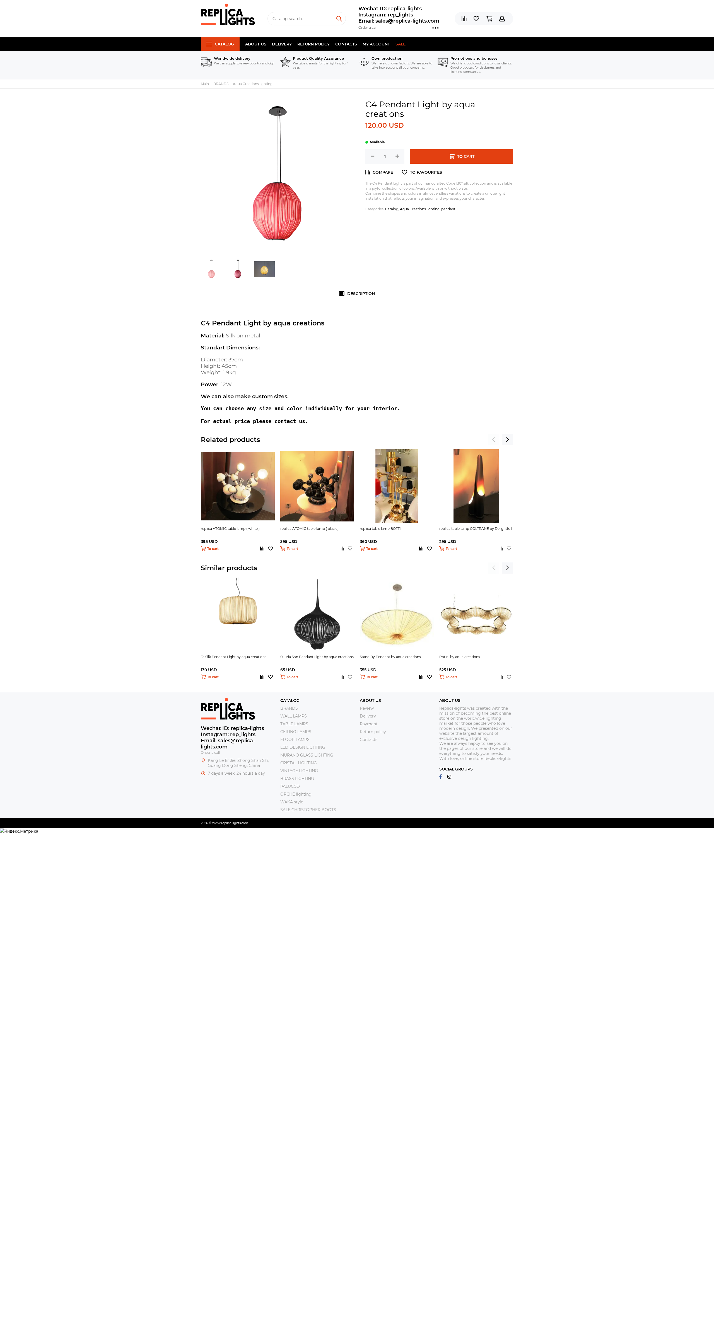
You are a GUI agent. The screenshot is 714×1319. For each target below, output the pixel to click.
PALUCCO (290, 786)
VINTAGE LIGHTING (299, 770)
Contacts (346, 44)
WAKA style (291, 802)
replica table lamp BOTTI (380, 528)
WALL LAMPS (293, 716)
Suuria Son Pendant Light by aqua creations (317, 657)
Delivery (282, 44)
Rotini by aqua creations (459, 657)
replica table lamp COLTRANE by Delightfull (475, 528)
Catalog (224, 44)
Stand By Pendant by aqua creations (390, 657)
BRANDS (289, 708)
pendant (448, 209)
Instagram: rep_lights (385, 15)
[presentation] (493, 439)
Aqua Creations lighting (420, 209)
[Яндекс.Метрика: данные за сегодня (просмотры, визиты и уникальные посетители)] (19, 831)
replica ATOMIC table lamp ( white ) (230, 528)
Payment (369, 723)
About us (255, 44)
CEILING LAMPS (295, 731)
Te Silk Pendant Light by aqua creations (233, 657)
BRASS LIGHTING (297, 778)
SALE (400, 44)
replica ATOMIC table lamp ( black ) (309, 528)
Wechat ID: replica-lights (390, 9)
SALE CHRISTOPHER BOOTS (308, 809)
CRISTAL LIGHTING (298, 762)
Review (367, 708)
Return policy (313, 44)
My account (376, 44)
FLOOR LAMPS (295, 739)
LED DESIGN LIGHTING (302, 747)
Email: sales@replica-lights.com (398, 21)
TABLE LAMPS (294, 723)
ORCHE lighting (296, 794)
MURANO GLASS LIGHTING (306, 755)
